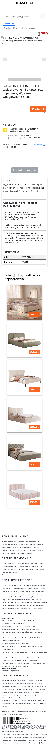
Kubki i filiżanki (33, 588)
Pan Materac (27, 544)
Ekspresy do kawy (7, 602)
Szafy (43, 591)
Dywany (14, 588)
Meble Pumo (6, 553)
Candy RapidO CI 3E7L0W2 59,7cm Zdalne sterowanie (18, 626)
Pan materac (9, 24)
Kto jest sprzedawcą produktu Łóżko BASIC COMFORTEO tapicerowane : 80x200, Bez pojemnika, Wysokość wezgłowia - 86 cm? (22, 215)
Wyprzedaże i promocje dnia (10, 681)
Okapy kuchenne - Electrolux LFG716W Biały (15, 643)
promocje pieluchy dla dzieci (38, 734)
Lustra (38, 591)
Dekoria (8, 547)
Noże (33, 591)
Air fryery (17, 602)
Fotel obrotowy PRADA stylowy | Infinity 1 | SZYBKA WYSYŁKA (21, 638)
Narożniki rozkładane (19, 594)
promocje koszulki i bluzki (38, 737)
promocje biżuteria (18, 740)
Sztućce (15, 591)
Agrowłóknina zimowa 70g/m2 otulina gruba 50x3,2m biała (20, 629)
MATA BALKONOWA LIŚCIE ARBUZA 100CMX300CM (18, 620)
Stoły (3, 600)
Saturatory (40, 608)
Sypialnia (7, 28)
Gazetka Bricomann (12, 572)
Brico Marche (17, 544)
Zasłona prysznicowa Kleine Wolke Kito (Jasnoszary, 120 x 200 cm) (22, 632)
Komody (25, 597)
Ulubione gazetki (7, 575)
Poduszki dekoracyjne (14, 585)
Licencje (43, 711)
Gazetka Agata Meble (31, 569)
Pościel (4, 585)
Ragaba (40, 550)
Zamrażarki (5, 605)
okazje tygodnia (17, 731)
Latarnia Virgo (6, 635)
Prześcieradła (32, 585)
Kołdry (25, 585)
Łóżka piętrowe (36, 600)
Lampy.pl (35, 544)
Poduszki (41, 585)
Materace (27, 600)
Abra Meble (36, 541)
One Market (27, 547)
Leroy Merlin (28, 541)
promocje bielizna (7, 737)
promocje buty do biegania (25, 743)
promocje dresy (39, 743)
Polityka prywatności (22, 711)
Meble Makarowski (26, 553)
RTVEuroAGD (32, 550)
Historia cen (37, 144)
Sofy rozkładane (7, 594)
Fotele (37, 594)
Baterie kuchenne (15, 605)
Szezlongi (31, 594)
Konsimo (12, 550)
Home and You (11, 541)
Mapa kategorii (35, 711)
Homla (4, 541)
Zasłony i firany (23, 588)
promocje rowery (30, 740)
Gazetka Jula (29, 566)
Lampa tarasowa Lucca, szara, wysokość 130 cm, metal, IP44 (21, 658)
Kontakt (4, 714)
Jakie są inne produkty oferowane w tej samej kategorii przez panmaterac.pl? (23, 226)
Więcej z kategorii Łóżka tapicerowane (22, 277)
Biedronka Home (7, 544)
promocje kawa (6, 734)
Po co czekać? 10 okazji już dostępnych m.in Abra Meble (25, 686)
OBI (14, 547)
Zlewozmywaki (26, 605)
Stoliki (11, 597)
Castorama (19, 547)
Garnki (22, 591)
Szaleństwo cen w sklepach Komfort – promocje (25, 703)
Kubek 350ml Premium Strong (11, 640)
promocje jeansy (7, 740)
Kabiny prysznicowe (29, 608)
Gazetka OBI (33, 563)
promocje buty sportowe (21, 737)
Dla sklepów (5, 711)
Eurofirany (5, 550)
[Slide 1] (24, 79)
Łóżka (15, 28)
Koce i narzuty (6, 588)
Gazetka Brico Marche (17, 566)
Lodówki (43, 602)
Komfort (20, 541)
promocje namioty (10, 743)
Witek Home (36, 547)
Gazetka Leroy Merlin (22, 563)
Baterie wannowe (16, 608)
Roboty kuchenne (33, 602)
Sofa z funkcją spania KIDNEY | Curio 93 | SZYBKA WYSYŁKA (20, 660)
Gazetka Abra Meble (8, 563)
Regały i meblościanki (36, 597)
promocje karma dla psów (20, 734)
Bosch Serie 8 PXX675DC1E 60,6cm (13, 623)
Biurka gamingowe (12, 600)
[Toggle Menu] (46, 3)
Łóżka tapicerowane (27, 28)
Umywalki (36, 605)
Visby (25, 550)
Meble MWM (15, 553)
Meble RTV (18, 597)
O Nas (13, 711)
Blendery (24, 602)
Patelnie (27, 591)
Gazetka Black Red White (16, 569)
